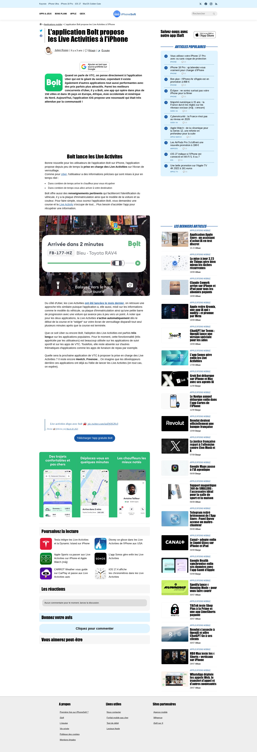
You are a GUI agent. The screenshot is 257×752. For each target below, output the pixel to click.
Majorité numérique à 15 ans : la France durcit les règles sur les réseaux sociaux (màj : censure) (187, 105)
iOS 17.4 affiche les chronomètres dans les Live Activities (126, 573)
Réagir (91, 50)
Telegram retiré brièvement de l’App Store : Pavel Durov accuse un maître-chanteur (203, 519)
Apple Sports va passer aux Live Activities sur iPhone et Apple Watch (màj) (72, 558)
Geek (82, 13)
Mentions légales (68, 739)
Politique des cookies (70, 734)
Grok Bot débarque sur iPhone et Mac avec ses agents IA (202, 378)
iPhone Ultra (53, 4)
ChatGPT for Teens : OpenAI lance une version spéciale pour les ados (202, 335)
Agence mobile (160, 712)
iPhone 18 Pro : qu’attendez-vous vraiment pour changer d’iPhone (188, 69)
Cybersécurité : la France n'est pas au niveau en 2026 (188, 118)
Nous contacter (114, 712)
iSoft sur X (158, 723)
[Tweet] (41, 31)
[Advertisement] (94, 129)
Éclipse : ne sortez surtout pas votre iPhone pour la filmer (189, 92)
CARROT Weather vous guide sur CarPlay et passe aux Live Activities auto (71, 573)
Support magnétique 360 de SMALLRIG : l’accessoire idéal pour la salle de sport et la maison (203, 491)
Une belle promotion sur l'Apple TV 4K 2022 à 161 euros (188, 167)
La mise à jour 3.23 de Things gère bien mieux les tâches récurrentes (203, 263)
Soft (128, 14)
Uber (64, 174)
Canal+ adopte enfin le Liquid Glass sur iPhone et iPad (203, 542)
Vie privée (64, 728)
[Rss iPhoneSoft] (216, 5)
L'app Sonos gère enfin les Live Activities (201, 357)
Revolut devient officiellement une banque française (202, 423)
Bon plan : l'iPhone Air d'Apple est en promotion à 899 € (189, 80)
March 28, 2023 (72, 429)
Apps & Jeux (45, 13)
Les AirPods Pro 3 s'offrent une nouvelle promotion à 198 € (186, 144)
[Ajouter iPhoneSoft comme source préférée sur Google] (94, 66)
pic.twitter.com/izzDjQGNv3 (103, 423)
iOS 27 (78, 4)
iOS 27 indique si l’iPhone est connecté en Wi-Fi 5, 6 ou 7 (185, 155)
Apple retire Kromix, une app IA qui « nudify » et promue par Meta (203, 311)
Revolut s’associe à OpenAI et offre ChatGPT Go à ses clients (202, 634)
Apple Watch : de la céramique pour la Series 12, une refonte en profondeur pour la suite (189, 131)
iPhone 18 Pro (67, 4)
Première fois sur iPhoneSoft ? (74, 712)
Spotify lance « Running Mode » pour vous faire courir (203, 587)
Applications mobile (53, 24)
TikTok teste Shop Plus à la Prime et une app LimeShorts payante (203, 610)
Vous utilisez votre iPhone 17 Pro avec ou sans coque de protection (188, 57)
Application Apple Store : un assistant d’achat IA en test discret (202, 239)
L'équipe (64, 723)
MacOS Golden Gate (92, 4)
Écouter (106, 50)
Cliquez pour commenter (95, 628)
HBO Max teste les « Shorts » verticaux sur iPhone (202, 656)
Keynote (42, 4)
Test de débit (113, 723)
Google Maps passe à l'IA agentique (202, 468)
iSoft (62, 717)
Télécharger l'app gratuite (94, 438)
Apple (73, 13)
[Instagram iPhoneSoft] (211, 5)
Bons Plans (61, 13)
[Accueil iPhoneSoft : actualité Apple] (40, 24)
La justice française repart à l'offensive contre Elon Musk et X (202, 446)
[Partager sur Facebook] (41, 36)
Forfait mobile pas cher (117, 717)
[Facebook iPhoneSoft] (205, 5)
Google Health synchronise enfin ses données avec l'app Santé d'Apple (202, 565)
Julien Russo (61, 50)
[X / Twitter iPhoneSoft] (200, 5)
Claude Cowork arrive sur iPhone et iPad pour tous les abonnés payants (203, 287)
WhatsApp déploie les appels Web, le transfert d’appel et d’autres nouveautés (203, 679)
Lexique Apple (113, 728)
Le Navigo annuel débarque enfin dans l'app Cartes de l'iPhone (203, 401)
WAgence (157, 717)
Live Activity (66, 204)
